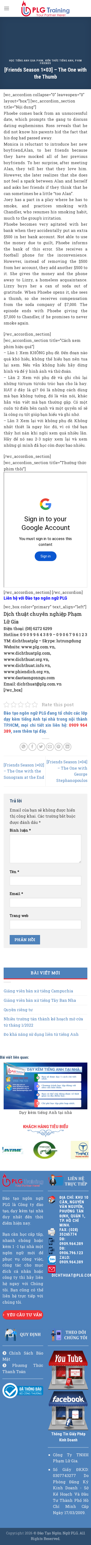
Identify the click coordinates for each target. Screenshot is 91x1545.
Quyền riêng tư (18, 1009)
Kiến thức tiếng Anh (59, 60)
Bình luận (20, 830)
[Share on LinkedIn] (67, 747)
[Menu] (6, 8)
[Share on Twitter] (41, 747)
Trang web (19, 915)
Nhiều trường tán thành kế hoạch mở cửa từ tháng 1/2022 (43, 1022)
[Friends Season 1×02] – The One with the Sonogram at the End (24, 771)
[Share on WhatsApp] (24, 747)
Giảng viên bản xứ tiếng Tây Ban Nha (40, 1000)
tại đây (39, 731)
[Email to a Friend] (50, 747)
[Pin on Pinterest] (59, 747)
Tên (14, 871)
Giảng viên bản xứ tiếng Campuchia (38, 990)
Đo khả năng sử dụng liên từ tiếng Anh (41, 1034)
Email (16, 893)
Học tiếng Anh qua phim (26, 60)
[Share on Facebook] (32, 747)
